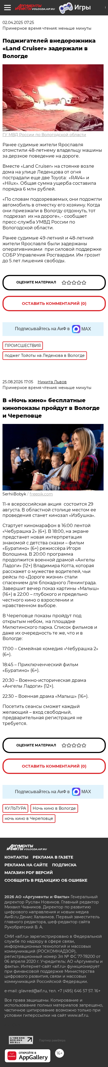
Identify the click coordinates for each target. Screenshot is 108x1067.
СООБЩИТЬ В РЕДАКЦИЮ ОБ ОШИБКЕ (45, 880)
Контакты (16, 857)
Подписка (64, 864)
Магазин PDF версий (28, 872)
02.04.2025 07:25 (18, 22)
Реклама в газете (53, 857)
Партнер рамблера (52, 1040)
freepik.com (41, 494)
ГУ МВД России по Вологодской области (44, 134)
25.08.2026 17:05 (17, 381)
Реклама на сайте (26, 864)
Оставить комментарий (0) (54, 303)
